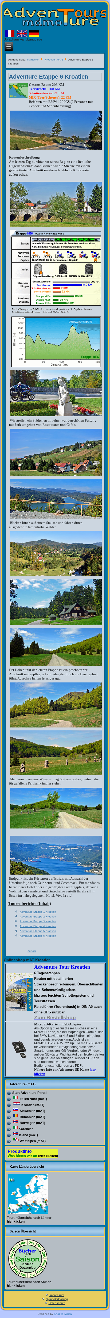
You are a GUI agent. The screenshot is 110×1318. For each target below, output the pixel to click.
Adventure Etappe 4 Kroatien (38, 926)
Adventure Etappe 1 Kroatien (38, 911)
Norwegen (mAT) (32, 1123)
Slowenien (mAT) (32, 1111)
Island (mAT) (28, 1135)
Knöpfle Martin (63, 1313)
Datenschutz (57, 1303)
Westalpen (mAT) (33, 1141)
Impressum (56, 1295)
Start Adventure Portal (29, 1093)
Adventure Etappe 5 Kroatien (38, 930)
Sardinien (26, 1129)
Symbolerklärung (57, 1299)
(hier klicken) (48, 1156)
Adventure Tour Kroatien (62, 967)
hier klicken (16, 1221)
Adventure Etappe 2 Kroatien (38, 916)
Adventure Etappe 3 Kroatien (38, 921)
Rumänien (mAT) (32, 1117)
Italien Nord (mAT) (33, 1099)
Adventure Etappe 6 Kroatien (48, 76)
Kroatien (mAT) (54, 59)
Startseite (33, 59)
